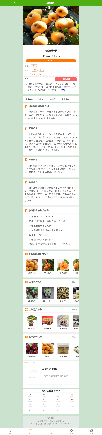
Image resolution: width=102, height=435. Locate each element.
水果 (34, 70)
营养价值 (29, 99)
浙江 (48, 74)
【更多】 (63, 90)
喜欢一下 (51, 60)
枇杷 (42, 70)
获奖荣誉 (66, 99)
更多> (74, 282)
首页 (49, 418)
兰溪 (33, 74)
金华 (41, 74)
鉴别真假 (53, 99)
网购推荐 (66, 79)
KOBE (34, 66)
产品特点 (41, 99)
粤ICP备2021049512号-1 (62, 424)
